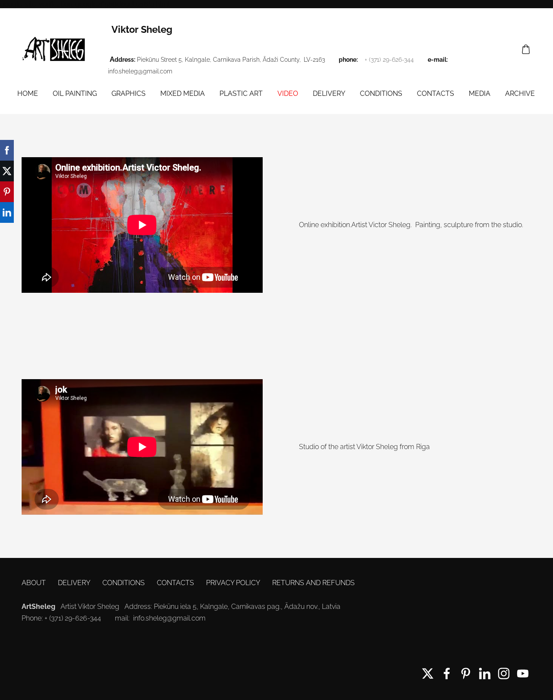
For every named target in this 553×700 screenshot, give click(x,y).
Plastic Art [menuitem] (241, 93)
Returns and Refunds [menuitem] (313, 583)
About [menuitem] (34, 583)
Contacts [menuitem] (435, 93)
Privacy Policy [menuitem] (233, 583)
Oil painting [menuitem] (75, 93)
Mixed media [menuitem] (182, 93)
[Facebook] (446, 673)
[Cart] (526, 49)
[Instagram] (503, 673)
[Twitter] (427, 673)
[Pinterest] (465, 673)
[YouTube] (522, 673)
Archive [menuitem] (520, 93)
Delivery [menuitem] (329, 93)
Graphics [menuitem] (128, 93)
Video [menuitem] (287, 93)
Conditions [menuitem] (381, 93)
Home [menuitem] (27, 93)
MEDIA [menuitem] (479, 93)
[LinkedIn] (484, 673)
